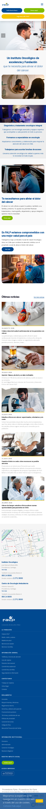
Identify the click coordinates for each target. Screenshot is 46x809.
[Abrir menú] (42, 4)
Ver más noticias (39, 297)
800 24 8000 (7, 575)
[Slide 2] (23, 48)
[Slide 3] (25, 48)
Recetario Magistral (7, 751)
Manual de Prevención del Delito (11, 728)
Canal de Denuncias (8, 722)
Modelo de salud (6, 640)
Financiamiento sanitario (9, 712)
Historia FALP (5, 634)
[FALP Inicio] (5, 4)
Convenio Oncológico (8, 748)
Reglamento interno (8, 706)
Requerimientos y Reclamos (10, 702)
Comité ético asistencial (9, 666)
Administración (6, 745)
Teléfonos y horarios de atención (11, 657)
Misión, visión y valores (8, 637)
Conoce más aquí (12, 805)
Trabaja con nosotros (8, 683)
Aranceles (4, 699)
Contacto (4, 689)
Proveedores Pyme (9, 789)
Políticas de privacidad (8, 718)
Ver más (7, 249)
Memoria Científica (7, 647)
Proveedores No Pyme (28, 789)
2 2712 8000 (18, 578)
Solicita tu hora (11, 10)
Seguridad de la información (10, 673)
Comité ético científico (8, 670)
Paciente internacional (8, 663)
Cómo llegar (5, 686)
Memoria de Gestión (8, 644)
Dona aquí (34, 10)
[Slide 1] (20, 48)
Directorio (5, 741)
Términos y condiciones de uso (11, 715)
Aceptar (39, 801)
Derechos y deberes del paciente (11, 709)
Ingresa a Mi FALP (23, 16)
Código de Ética (6, 725)
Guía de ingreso (6, 660)
